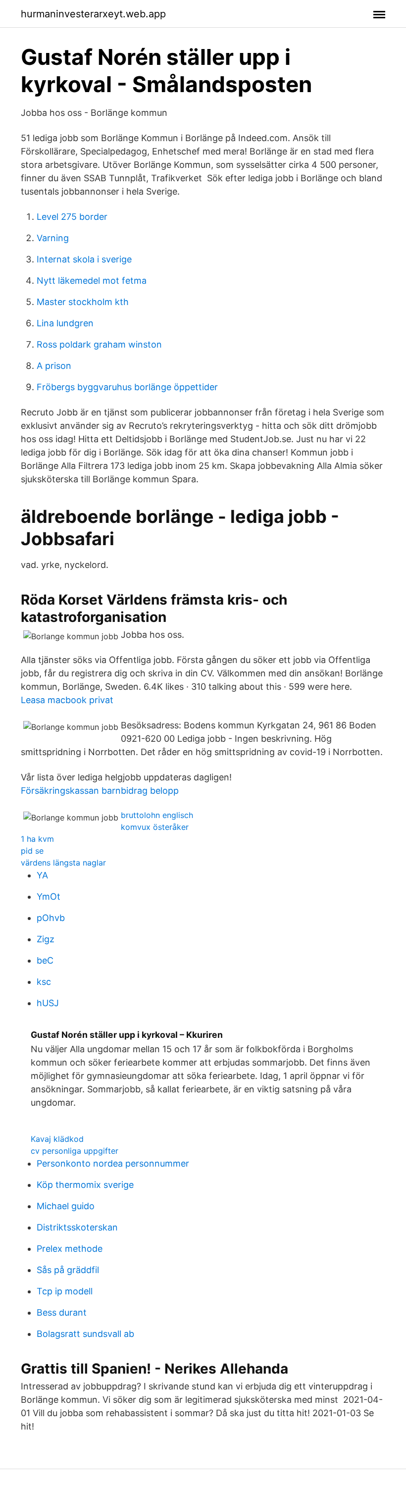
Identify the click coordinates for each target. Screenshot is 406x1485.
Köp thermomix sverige (85, 1184)
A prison (54, 365)
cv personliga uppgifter (74, 1151)
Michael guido (66, 1206)
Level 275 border (72, 216)
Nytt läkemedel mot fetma (92, 280)
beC (45, 960)
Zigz (45, 939)
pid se (32, 851)
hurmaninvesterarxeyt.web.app (93, 14)
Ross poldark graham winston (99, 344)
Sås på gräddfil (68, 1270)
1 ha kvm (37, 839)
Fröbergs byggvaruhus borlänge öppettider (127, 387)
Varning (53, 238)
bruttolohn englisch (157, 815)
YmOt (48, 896)
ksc (44, 981)
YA (42, 875)
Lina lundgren (65, 323)
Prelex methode (69, 1248)
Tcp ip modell (65, 1291)
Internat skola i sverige (84, 259)
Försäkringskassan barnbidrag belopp (100, 790)
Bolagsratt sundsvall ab (85, 1334)
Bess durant (62, 1312)
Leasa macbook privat (67, 700)
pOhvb (51, 918)
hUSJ (48, 1003)
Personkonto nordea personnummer (113, 1163)
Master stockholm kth (83, 302)
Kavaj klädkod (57, 1139)
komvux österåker (155, 827)
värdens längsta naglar (63, 863)
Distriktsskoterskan (77, 1227)
